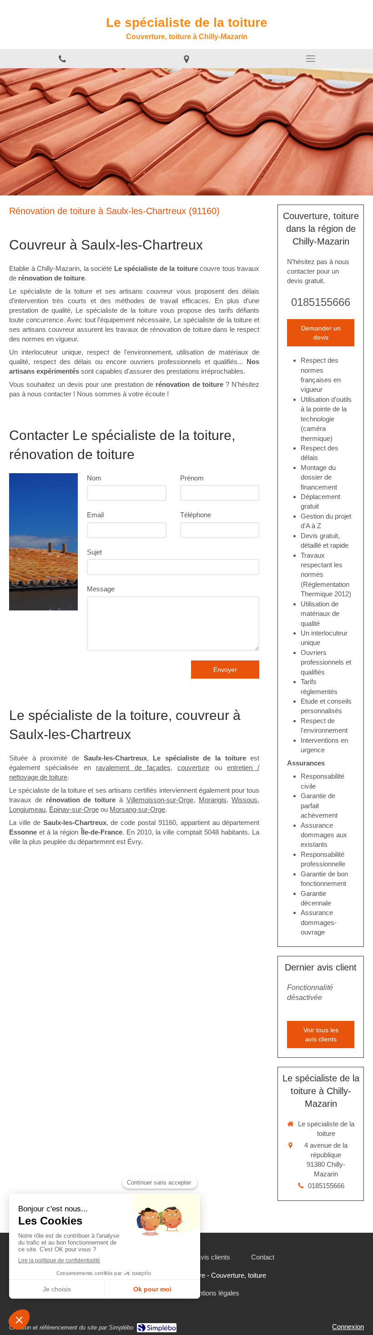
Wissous (244, 800)
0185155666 (320, 302)
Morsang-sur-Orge (137, 809)
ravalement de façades (133, 767)
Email (95, 515)
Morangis (213, 800)
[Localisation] (186, 58)
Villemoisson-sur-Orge (159, 800)
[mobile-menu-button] (311, 59)
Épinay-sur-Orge (74, 809)
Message (101, 589)
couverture (193, 767)
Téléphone (195, 515)
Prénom (192, 478)
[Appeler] (62, 58)
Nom (94, 478)
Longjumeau (27, 809)
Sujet (94, 552)
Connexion (348, 1326)
